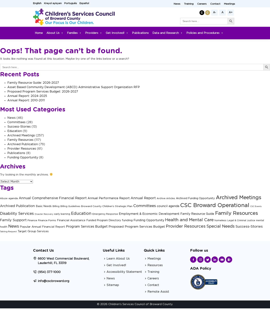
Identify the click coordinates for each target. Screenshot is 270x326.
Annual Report (143, 198)
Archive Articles (166, 198)
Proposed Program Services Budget (137, 226)
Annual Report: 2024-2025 (27, 96)
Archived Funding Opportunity (195, 198)
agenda (13, 198)
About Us (53, 33)
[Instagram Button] (200, 259)
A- (214, 12)
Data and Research (165, 33)
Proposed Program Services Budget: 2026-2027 (42, 91)
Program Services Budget (87, 226)
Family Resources (20, 139)
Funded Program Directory (103, 220)
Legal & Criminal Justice (241, 220)
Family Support (13, 220)
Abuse (4, 198)
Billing (56, 206)
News (177, 4)
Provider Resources (21, 148)
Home (39, 33)
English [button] (37, 3)
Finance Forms (47, 220)
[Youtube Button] (222, 259)
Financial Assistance (71, 220)
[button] (202, 12)
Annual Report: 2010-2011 (26, 100)
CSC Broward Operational (214, 205)
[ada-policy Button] (204, 281)
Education (14, 131)
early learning (62, 214)
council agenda (168, 206)
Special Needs (220, 226)
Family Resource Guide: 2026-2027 (33, 82)
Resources (155, 265)
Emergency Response (105, 214)
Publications (140, 33)
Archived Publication (22, 144)
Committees (16, 122)
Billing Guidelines (70, 206)
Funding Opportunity (22, 157)
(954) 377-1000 (49, 272)
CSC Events (256, 206)
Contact (215, 4)
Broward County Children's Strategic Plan (106, 206)
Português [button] (70, 3)
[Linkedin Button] (215, 259)
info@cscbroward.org (53, 281)
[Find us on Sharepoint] (229, 259)
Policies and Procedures (202, 33)
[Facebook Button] (193, 259)
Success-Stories (19, 126)
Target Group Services (33, 231)
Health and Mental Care (189, 220)
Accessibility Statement (124, 271)
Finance (32, 220)
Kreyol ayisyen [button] (53, 3)
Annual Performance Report (109, 198)
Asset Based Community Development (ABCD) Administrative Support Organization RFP (73, 87)
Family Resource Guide (197, 213)
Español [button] (84, 3)
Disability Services (17, 213)
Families (72, 33)
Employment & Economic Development (149, 213)
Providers (91, 33)
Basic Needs (44, 206)
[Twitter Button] (207, 259)
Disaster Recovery (44, 214)
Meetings (229, 4)
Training (189, 4)
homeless (220, 220)
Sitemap (113, 285)
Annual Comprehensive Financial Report (53, 198)
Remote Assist (158, 291)
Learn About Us (118, 258)
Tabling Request (8, 232)
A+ (231, 12)
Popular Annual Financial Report (42, 226)
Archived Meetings (21, 135)
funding (127, 220)
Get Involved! (115, 33)
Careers (202, 4)
